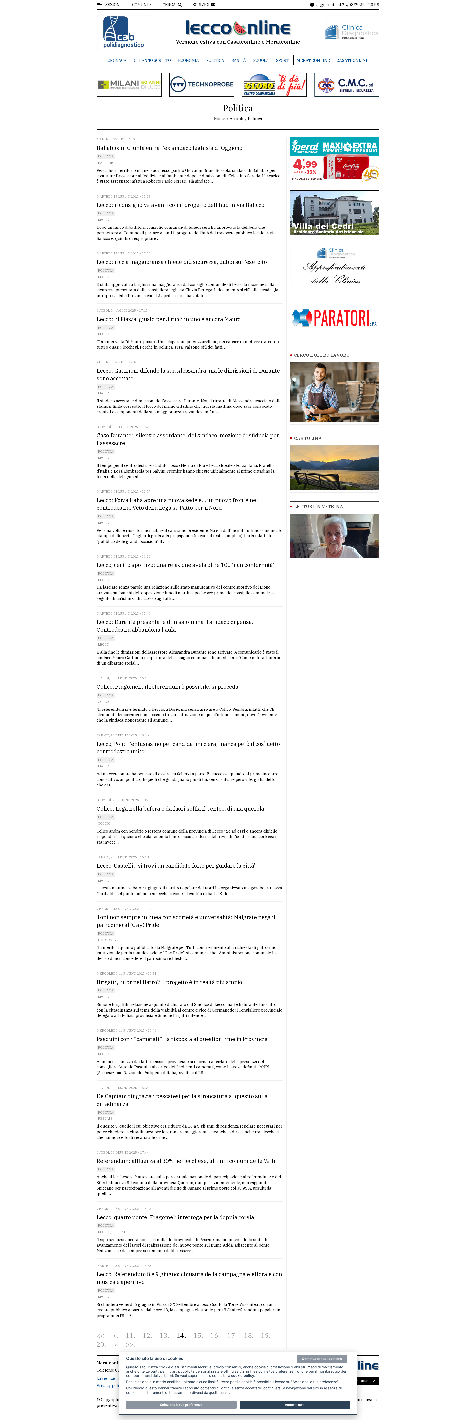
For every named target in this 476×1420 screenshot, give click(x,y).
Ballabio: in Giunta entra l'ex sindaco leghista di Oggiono (169, 147)
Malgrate (107, 940)
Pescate (105, 1118)
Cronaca (117, 60)
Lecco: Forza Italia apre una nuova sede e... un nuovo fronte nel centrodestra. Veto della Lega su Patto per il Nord (177, 503)
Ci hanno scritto (152, 60)
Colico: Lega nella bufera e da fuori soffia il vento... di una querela (180, 808)
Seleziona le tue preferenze (181, 1405)
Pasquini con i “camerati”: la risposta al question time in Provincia (182, 1038)
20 (100, 1344)
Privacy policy (110, 1385)
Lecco (103, 220)
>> (129, 1344)
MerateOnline (313, 60)
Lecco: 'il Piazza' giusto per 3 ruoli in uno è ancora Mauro (169, 319)
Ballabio (106, 163)
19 (265, 1335)
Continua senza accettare (322, 1359)
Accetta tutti (294, 1405)
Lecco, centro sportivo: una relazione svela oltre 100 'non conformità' (185, 564)
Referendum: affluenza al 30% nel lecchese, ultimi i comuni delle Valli (186, 1160)
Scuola (261, 60)
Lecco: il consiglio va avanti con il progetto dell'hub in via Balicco (180, 204)
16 (214, 1335)
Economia (188, 60)
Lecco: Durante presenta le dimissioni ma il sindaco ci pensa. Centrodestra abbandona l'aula (175, 625)
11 (130, 1335)
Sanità (239, 60)
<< (100, 1335)
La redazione (109, 1378)
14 (180, 1335)
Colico (104, 702)
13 (163, 1335)
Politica (215, 60)
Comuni (140, 4)
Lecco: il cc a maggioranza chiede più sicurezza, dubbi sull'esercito (182, 261)
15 (197, 1335)
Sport (282, 60)
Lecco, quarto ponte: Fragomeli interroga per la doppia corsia (175, 1217)
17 (231, 1335)
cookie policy (242, 1375)
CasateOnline (352, 60)
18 (248, 1335)
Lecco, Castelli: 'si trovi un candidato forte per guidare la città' (176, 865)
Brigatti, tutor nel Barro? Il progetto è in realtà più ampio (169, 982)
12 (146, 1335)
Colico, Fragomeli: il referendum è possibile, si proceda (167, 686)
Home (219, 118)
